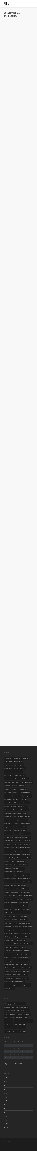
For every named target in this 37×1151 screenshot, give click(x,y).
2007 (6, 1128)
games (25, 1017)
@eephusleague (8, 816)
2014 (6, 1101)
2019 (6, 1082)
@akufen (16, 768)
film (16, 1017)
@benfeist (14, 785)
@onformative (8, 899)
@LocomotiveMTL (9, 875)
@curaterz (13, 806)
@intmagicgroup (26, 854)
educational (12, 1014)
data (18, 1010)
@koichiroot (7, 868)
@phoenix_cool (15, 902)
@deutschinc (7, 809)
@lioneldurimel (8, 871)
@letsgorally (15, 868)
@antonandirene (8, 779)
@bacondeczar (19, 782)
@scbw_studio (23, 919)
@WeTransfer (17, 971)
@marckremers (8, 882)
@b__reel (24, 799)
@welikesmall (7, 967)
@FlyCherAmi (7, 827)
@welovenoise (17, 967)
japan (11, 1021)
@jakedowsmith (21, 858)
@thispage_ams (8, 943)
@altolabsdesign (8, 772)
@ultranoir (26, 950)
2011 (6, 1112)
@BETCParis (15, 789)
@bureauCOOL (17, 799)
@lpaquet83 (26, 875)
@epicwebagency (18, 816)
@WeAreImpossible (9, 964)
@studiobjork (25, 930)
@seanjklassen (8, 923)
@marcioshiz (26, 878)
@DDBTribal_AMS (22, 806)
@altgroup (23, 768)
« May (5, 1064)
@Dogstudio (7, 813)
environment (27, 1014)
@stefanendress (17, 926)
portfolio (15, 1024)
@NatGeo (6, 892)
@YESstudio (25, 974)
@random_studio (9, 909)
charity (26, 1007)
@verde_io (7, 957)
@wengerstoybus (26, 967)
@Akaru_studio (8, 768)
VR (20, 1031)
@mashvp (6, 885)
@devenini (15, 809)
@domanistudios (16, 813)
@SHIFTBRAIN (17, 923)
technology (7, 1031)
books (17, 1007)
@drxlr (24, 813)
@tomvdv (16, 947)
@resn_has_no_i (19, 913)
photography (7, 1024)
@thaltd (27, 937)
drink (5, 1014)
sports (15, 1028)
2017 (6, 1089)
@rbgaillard (26, 909)
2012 (6, 1108)
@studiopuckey (18, 933)
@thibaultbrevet (21, 940)
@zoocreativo (7, 985)
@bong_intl (16, 792)
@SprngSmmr (7, 926)
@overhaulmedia (27, 899)
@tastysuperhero (18, 937)
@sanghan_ (15, 919)
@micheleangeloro (9, 888)
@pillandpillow (24, 902)
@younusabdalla (8, 978)
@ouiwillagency (18, 899)
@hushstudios (8, 851)
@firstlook (16, 823)
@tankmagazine (8, 937)
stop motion (21, 1028)
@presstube (15, 906)
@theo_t (13, 940)
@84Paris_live (25, 758)
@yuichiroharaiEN (9, 981)
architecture (16, 1004)
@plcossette (7, 906)
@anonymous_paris (20, 775)
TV (17, 1031)
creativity (12, 1010)
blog (13, 1007)
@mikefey (18, 888)
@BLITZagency (8, 792)
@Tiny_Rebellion (28, 943)
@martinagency (18, 882)
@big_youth (23, 789)
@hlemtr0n (27, 844)
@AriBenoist (25, 779)
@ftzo (24, 827)
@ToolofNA (23, 947)
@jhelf (13, 861)
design (22, 1010)
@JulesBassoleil (8, 864)
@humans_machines (24, 847)
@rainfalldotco (24, 906)
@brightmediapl (17, 796)
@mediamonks (22, 885)
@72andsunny (16, 758)
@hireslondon (18, 844)
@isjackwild (7, 858)
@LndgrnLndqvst (18, 871)
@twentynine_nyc (17, 950)
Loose (5, 988)
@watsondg (7, 961)
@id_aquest (16, 851)
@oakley (13, 895)
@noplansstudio (15, 892)
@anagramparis (19, 772)
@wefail (26, 964)
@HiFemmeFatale (8, 844)
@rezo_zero (28, 913)
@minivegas (25, 888)
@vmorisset (15, 957)
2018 (6, 1085)
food (20, 1017)
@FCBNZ (6, 820)
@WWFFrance (16, 974)
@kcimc (25, 864)
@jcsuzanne (7, 861)
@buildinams (7, 799)
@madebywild (8, 878)
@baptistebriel (28, 782)
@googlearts (7, 833)
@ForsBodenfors (17, 827)
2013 (6, 1105)
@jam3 (28, 858)
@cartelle (16, 803)
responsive (22, 1024)
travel (13, 1031)
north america (28, 1021)
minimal (16, 1021)
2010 (6, 1116)
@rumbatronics (23, 916)
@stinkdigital (7, 930)
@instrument (16, 854)
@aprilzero (17, 779)
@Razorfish (18, 909)
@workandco (7, 974)
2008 (6, 1124)
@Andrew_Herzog (8, 775)
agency (9, 1004)
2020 (6, 1078)
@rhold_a (7, 916)
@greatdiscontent (26, 833)
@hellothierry (26, 840)
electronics (19, 1014)
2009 (6, 1120)
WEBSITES (11, 988)
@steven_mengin (27, 926)
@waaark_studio (23, 957)
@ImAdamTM (24, 851)
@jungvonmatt (18, 864)
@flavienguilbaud (25, 823)
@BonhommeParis (25, 792)
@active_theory (8, 761)
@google (23, 830)
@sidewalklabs (26, 923)
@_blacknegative (17, 985)
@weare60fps (15, 961)
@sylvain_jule (26, 933)
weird (24, 1031)
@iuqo (13, 858)
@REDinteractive (8, 913)
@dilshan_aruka (24, 809)
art (21, 1004)
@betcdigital (7, 789)
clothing (6, 1010)
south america (8, 1028)
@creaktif (6, 806)
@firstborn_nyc (8, 823)
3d (5, 1004)
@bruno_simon (27, 796)
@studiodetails (8, 933)
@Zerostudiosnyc (19, 981)
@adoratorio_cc (18, 761)
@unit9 (23, 954)
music (21, 1021)
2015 (6, 1097)
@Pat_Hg (6, 902)
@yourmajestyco (19, 978)
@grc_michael (16, 833)
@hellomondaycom (9, 840)
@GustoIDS (18, 837)
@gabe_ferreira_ (8, 830)
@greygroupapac (8, 837)
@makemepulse (17, 878)
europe (6, 1017)
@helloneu (19, 840)
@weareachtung (25, 961)
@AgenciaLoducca (9, 765)
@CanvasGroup (8, 803)
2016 (6, 1093)
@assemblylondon (9, 782)
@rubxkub (14, 916)
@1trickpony (7, 758)
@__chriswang (26, 985)
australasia (7, 1007)
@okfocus (29, 895)
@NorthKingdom (25, 892)
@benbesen (7, 785)
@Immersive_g (8, 854)
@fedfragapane (23, 820)
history (6, 1021)
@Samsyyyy (7, 919)
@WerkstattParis (8, 971)
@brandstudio (8, 796)
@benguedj (22, 785)
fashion (12, 1017)
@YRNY (27, 978)
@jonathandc (20, 861)
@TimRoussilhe (18, 943)
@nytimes (7, 895)
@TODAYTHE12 (8, 947)
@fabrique (27, 816)
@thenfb (6, 940)
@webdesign (19, 964)
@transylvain (7, 950)
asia (25, 1004)
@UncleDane (7, 954)
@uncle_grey (16, 954)
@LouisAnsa (18, 875)
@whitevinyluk (26, 971)
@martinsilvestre (27, 882)
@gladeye (17, 830)
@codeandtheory (25, 803)
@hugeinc (15, 847)
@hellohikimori (26, 837)
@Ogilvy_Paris (21, 895)
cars (21, 1007)
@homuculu (7, 847)
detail (27, 1010)
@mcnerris (13, 885)
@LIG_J (22, 868)
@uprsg (28, 954)
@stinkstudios (16, 930)
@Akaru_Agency (19, 765)
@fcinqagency (14, 820)
